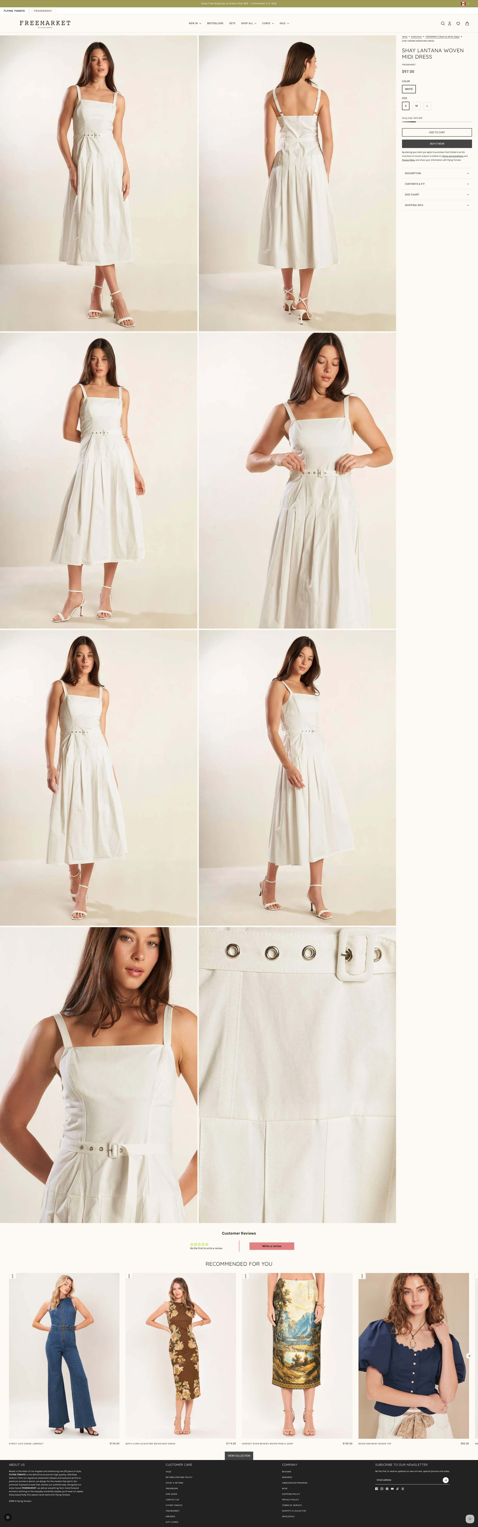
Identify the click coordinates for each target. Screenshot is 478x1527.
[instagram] (382, 1489)
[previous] (9, 1276)
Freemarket (409, 65)
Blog (285, 1488)
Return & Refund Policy (179, 1477)
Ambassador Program (295, 1483)
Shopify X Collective (294, 1511)
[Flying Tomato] (45, 23)
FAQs (168, 1472)
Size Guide (171, 1494)
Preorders (172, 1488)
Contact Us (172, 1500)
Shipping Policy (291, 1494)
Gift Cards (172, 1522)
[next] (469, 1356)
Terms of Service (292, 1505)
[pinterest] (387, 1489)
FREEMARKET (173, 1511)
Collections (416, 36)
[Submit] (446, 1480)
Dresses (170, 1516)
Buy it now (437, 143)
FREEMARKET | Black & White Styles (443, 36)
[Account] (449, 23)
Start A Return (174, 1483)
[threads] (403, 1489)
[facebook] (377, 1489)
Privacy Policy (290, 1500)
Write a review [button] (271, 1246)
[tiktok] (397, 1489)
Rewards (287, 1477)
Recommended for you (239, 1263)
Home (404, 36)
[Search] (443, 23)
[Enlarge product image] (98, 183)
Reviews (286, 1472)
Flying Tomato (174, 1505)
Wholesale (288, 1516)
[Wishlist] (458, 23)
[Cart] (467, 23)
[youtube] (392, 1489)
